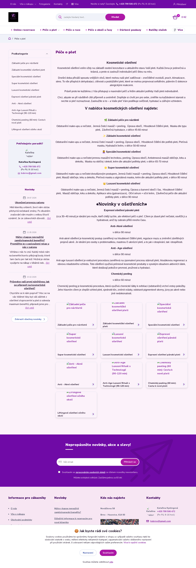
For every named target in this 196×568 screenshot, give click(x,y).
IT (67, 4)
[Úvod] (29, 17)
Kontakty (58, 4)
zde (111, 562)
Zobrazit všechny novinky (28, 319)
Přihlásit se (130, 461)
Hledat (115, 17)
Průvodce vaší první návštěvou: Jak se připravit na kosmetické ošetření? (29, 285)
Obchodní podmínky (21, 519)
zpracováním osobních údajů (90, 472)
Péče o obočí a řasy (100, 30)
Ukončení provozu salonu (29, 202)
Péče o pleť (50, 30)
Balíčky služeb (158, 30)
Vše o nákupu (26, 4)
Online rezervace (24, 30)
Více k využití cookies (135, 542)
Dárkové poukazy (130, 30)
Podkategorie (20, 53)
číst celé (29, 307)
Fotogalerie (44, 4)
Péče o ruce (73, 30)
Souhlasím (108, 552)
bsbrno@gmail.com (31, 173)
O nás (13, 4)
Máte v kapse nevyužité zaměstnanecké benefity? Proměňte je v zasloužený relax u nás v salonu (29, 242)
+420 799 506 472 (128, 4)
